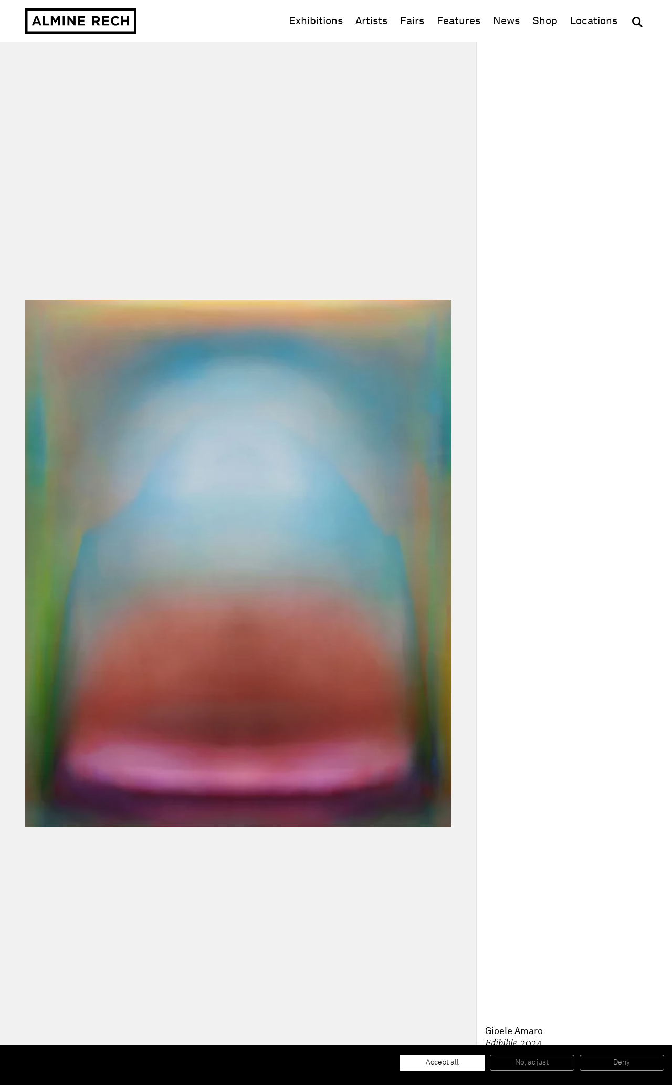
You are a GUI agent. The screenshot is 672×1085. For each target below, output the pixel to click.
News (506, 21)
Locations (593, 21)
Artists (371, 21)
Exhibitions (316, 21)
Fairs (412, 21)
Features (458, 21)
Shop (545, 20)
